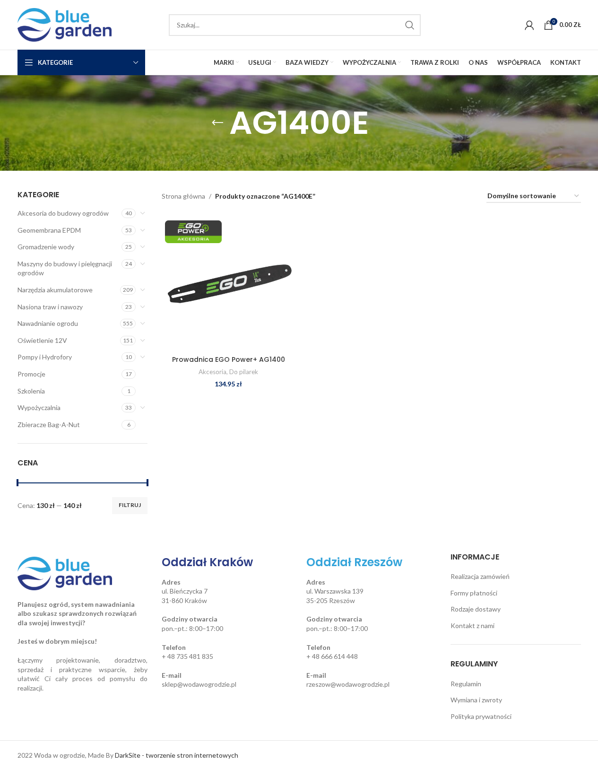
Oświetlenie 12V (42, 340)
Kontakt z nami (472, 625)
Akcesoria (212, 372)
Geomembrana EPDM (49, 230)
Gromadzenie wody (45, 247)
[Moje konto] (529, 25)
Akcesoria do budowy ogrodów (63, 213)
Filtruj (130, 504)
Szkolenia (31, 391)
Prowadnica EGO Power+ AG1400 (228, 359)
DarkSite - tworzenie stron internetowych (176, 755)
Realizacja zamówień (480, 576)
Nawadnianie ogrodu (47, 323)
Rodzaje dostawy (476, 609)
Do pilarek (243, 372)
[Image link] (64, 573)
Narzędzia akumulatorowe (55, 290)
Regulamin (466, 684)
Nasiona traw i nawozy (50, 307)
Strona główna (183, 196)
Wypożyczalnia (39, 407)
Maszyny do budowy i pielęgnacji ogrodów (64, 268)
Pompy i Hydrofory (44, 357)
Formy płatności (474, 593)
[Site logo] (64, 24)
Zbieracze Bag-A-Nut (48, 424)
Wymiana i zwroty (476, 700)
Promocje (31, 374)
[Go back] (217, 123)
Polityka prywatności (481, 716)
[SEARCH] (410, 25)
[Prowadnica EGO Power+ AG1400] (228, 283)
